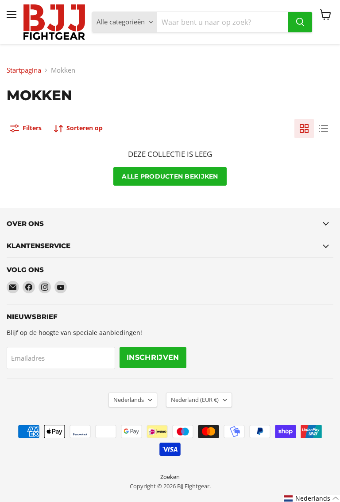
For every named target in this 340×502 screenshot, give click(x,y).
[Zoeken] (300, 22)
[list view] (323, 128)
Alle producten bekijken (170, 176)
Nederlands (128, 400)
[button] (311, 498)
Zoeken (170, 477)
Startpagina (24, 70)
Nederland (195, 400)
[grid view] (304, 128)
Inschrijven (153, 357)
